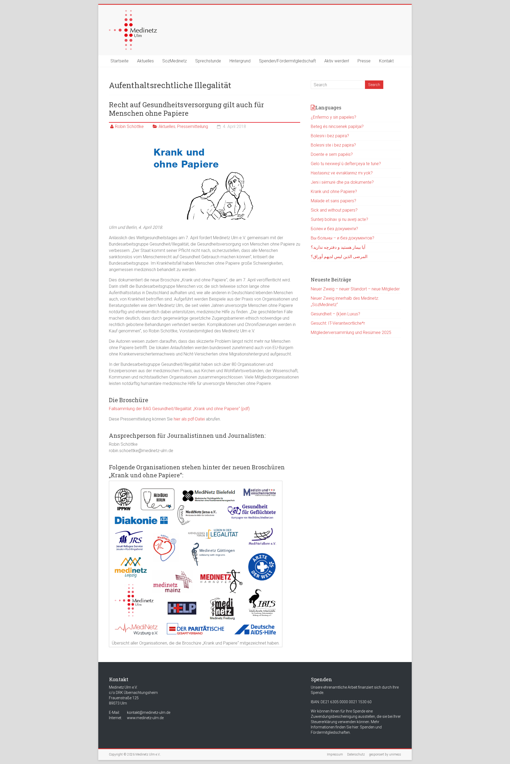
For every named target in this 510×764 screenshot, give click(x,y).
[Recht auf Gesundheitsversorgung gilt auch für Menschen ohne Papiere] (205, 142)
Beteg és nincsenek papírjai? (337, 126)
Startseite (119, 60)
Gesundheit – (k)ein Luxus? (335, 313)
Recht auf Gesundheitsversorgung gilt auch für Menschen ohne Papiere (186, 109)
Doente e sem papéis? (332, 154)
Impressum (335, 754)
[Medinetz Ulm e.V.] (133, 12)
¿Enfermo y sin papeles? (333, 117)
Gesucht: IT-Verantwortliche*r (338, 323)
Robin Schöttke (129, 126)
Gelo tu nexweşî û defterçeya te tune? (346, 163)
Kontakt (386, 60)
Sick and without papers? (334, 210)
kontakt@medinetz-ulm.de (148, 712)
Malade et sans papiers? (333, 200)
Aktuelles (145, 60)
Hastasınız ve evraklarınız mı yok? (342, 172)
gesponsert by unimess (385, 754)
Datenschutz (356, 754)
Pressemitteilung (192, 126)
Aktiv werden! (336, 60)
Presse (364, 60)
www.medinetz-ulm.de (145, 718)
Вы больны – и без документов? (342, 238)
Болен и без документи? (334, 228)
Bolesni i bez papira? (330, 135)
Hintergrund (240, 60)
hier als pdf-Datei (189, 419)
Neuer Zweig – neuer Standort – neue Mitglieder (355, 288)
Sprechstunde (208, 60)
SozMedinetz (174, 60)
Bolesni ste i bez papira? (333, 145)
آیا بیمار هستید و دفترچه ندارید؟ (338, 247)
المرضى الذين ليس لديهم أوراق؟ (339, 256)
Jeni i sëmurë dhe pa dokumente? (342, 182)
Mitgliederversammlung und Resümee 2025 (351, 332)
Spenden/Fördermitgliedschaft (287, 60)
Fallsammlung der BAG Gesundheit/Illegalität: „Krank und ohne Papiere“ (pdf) (179, 408)
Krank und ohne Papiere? (334, 191)
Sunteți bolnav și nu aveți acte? (339, 219)
